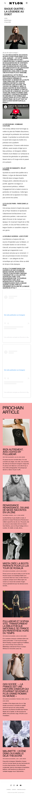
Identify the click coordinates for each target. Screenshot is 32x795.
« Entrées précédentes (6, 775)
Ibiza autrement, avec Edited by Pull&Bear (13, 452)
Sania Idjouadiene (10, 571)
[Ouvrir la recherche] (5, 3)
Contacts (14, 789)
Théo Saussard (9, 457)
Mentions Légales (21, 789)
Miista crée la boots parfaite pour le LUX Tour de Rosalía (16, 566)
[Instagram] (14, 785)
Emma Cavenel (9, 515)
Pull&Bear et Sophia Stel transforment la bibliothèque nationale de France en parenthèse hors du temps (16, 627)
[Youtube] (20, 785)
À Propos (9, 789)
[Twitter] (17, 785)
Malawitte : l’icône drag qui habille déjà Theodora (14, 753)
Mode (23, 457)
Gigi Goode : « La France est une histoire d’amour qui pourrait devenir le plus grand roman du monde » (16, 690)
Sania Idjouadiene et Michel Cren (14, 699)
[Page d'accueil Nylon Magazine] (16, 3)
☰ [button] (27, 3)
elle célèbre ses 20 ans (12, 60)
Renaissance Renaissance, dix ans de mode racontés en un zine (16, 508)
